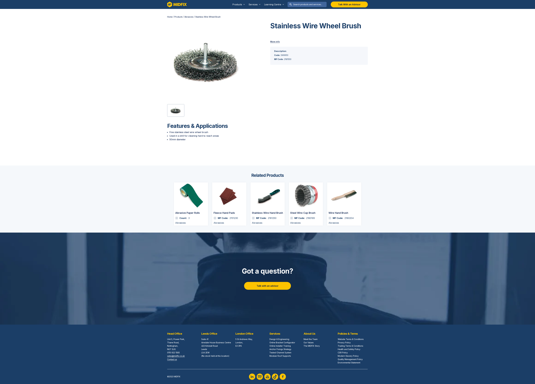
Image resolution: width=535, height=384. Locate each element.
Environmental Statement (349, 362)
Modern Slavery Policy (348, 356)
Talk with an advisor (268, 285)
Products (178, 17)
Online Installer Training (280, 346)
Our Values (309, 342)
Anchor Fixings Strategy (280, 349)
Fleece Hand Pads (224, 212)
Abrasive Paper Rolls (187, 212)
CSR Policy (343, 352)
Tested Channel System (280, 352)
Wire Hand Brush (338, 212)
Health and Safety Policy (349, 349)
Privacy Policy (344, 342)
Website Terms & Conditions (351, 339)
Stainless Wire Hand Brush (267, 212)
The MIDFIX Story (312, 346)
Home (170, 17)
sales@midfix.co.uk (176, 356)
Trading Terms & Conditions (350, 346)
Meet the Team (311, 339)
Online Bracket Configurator (282, 342)
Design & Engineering (279, 339)
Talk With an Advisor (349, 4)
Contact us (172, 359)
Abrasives (189, 17)
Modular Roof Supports (280, 356)
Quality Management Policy (350, 359)
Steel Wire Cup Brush (302, 212)
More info (275, 41)
